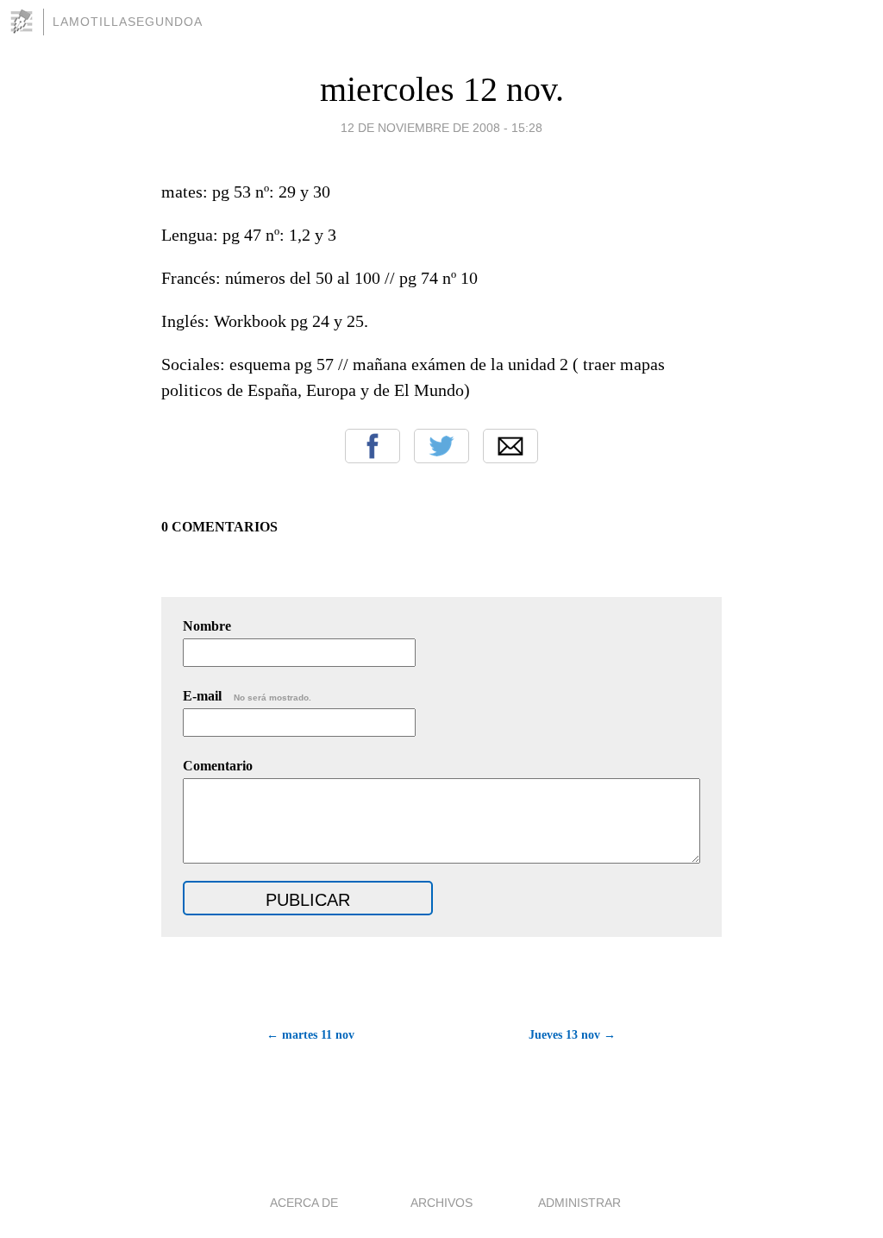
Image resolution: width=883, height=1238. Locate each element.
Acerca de (304, 1203)
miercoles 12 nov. (442, 89)
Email (510, 446)
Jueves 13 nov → (572, 1034)
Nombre (207, 626)
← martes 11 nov (310, 1034)
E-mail (247, 695)
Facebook (372, 446)
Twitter (441, 446)
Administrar (579, 1203)
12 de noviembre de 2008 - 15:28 (441, 128)
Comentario (218, 765)
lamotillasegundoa (128, 21)
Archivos (441, 1203)
